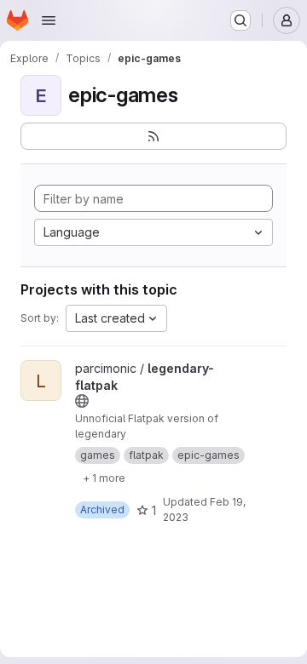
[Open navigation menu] (48, 20)
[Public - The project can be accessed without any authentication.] (82, 401)
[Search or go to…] (240, 20)
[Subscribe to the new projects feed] (153, 136)
